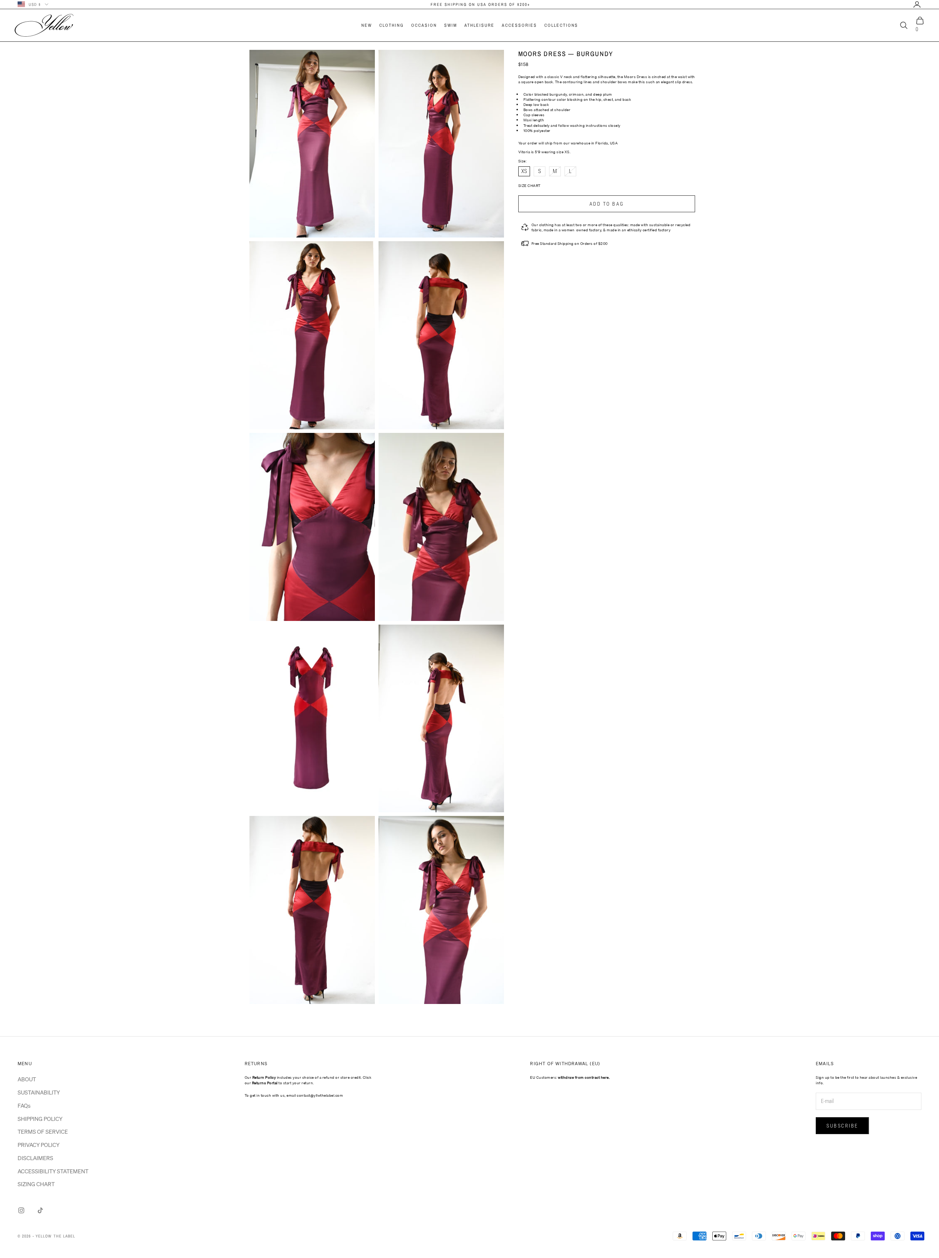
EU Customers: (570, 1077)
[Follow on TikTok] (40, 1210)
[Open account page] (917, 4)
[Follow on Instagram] (21, 1210)
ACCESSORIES (519, 25)
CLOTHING (391, 25)
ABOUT (27, 1079)
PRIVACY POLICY (38, 1144)
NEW (366, 25)
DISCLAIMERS (35, 1158)
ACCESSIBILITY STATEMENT (53, 1171)
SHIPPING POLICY (40, 1118)
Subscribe (842, 1126)
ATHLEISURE (479, 25)
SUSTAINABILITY (39, 1092)
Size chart (529, 185)
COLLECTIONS (561, 25)
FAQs (24, 1105)
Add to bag (606, 204)
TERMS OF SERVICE (43, 1131)
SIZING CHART (36, 1184)
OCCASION (424, 25)
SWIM (450, 25)
